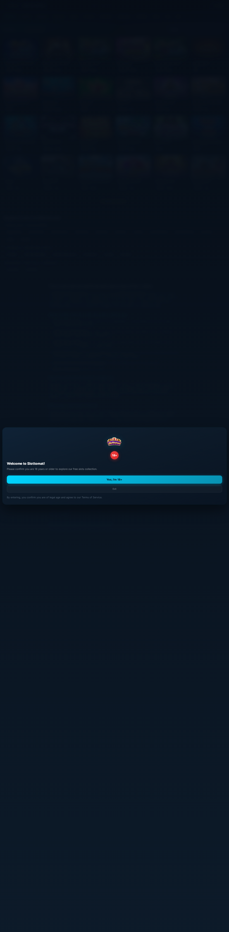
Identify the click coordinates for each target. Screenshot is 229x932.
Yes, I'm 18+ (114, 479)
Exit (114, 489)
